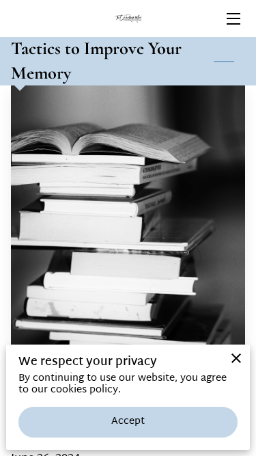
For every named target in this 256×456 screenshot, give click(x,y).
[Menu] (232, 19)
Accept (128, 421)
